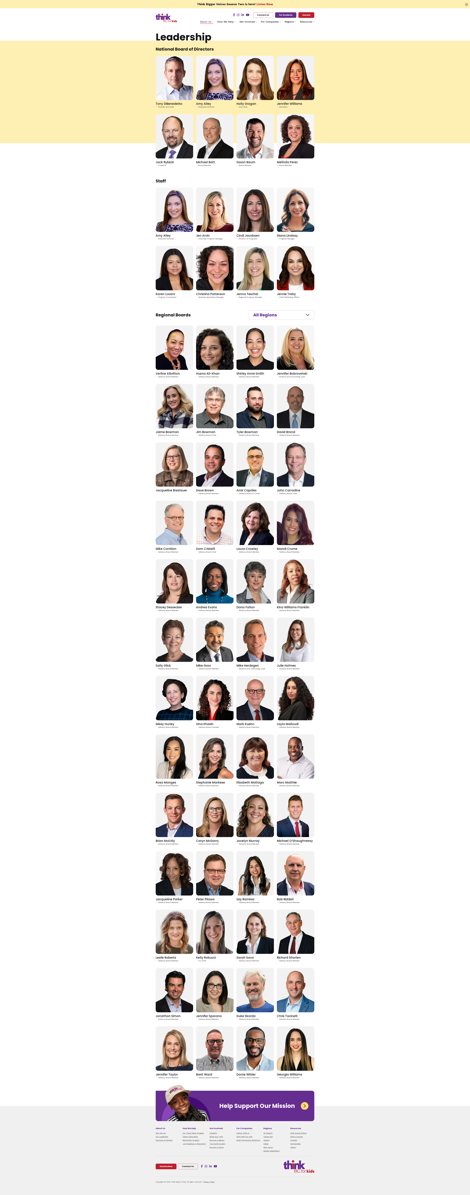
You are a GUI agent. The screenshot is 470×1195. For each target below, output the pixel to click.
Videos (293, 1147)
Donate (306, 15)
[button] (466, 4)
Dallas (265, 1144)
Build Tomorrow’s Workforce (248, 1140)
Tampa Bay (268, 1137)
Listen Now (264, 4)
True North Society (217, 1144)
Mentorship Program (191, 1140)
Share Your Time (216, 1137)
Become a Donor (217, 1147)
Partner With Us (242, 1133)
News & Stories (296, 1137)
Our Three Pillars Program (193, 1133)
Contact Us (263, 15)
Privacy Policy (209, 1182)
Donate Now (166, 1166)
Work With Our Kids (244, 1137)
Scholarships (295, 1144)
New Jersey (268, 1147)
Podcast (293, 1140)
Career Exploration (190, 1137)
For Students (285, 15)
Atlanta (266, 1140)
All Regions (265, 315)
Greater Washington (271, 1151)
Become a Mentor (217, 1140)
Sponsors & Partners (164, 1140)
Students (213, 1133)
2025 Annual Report (298, 1133)
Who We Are (161, 1133)
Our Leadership (162, 1137)
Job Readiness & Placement (194, 1144)
